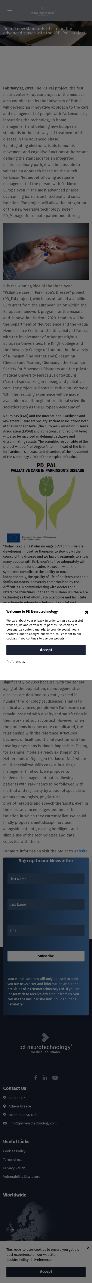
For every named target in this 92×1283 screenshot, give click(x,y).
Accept (46, 650)
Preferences (15, 662)
